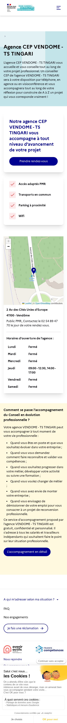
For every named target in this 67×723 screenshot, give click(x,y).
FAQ (6, 608)
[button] (49, 7)
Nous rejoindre (13, 659)
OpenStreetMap (43, 303)
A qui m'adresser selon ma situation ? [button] (29, 599)
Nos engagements (16, 617)
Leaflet (27, 303)
